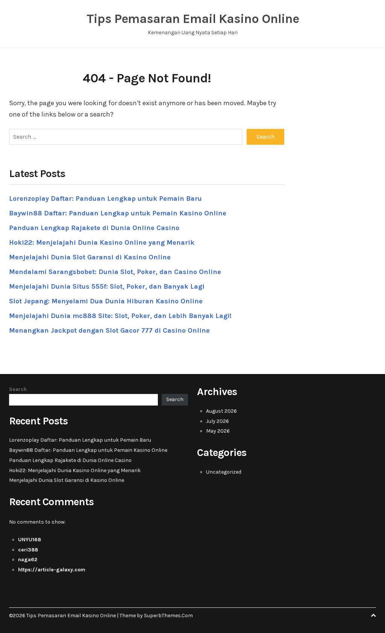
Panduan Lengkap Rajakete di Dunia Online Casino (94, 228)
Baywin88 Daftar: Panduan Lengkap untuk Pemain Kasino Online (117, 213)
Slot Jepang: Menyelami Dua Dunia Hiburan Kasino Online (106, 301)
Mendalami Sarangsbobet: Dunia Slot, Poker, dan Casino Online (115, 272)
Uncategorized (223, 472)
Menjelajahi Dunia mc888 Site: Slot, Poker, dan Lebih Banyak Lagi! (120, 316)
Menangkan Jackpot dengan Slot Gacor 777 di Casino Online (109, 330)
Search (18, 389)
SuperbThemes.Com (168, 615)
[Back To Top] (373, 615)
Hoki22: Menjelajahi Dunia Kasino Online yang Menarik (101, 242)
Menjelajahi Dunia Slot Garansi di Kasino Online (90, 257)
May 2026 (218, 431)
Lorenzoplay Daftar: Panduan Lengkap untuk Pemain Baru (105, 198)
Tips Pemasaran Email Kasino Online (192, 18)
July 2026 (217, 421)
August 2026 (221, 411)
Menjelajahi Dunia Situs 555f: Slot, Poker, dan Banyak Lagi (107, 286)
